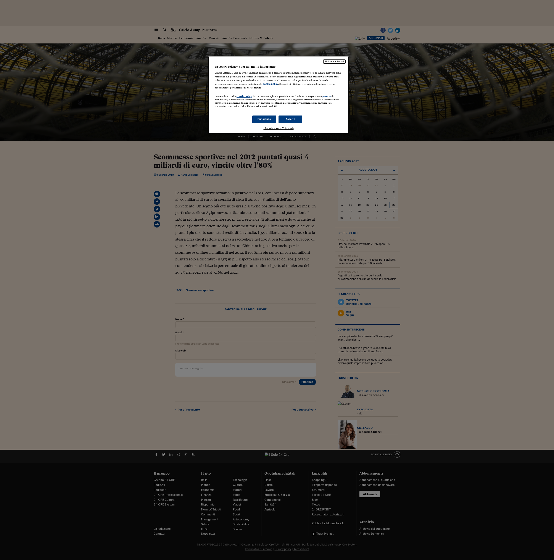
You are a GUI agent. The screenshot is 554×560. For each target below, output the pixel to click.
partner (326, 96)
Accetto (290, 119)
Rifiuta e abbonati (334, 61)
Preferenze (264, 119)
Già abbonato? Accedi (279, 128)
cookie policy (270, 84)
